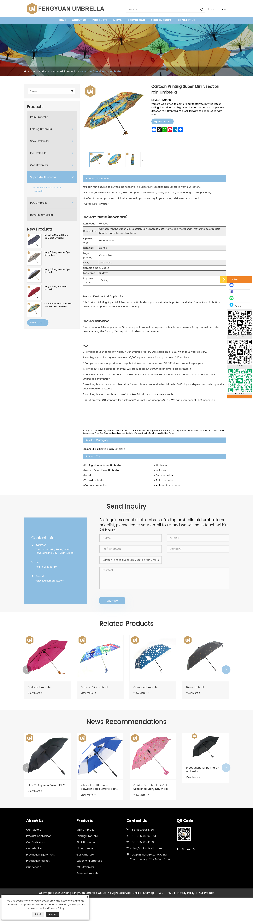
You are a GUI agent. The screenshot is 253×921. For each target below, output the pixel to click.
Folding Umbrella (41, 129)
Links (136, 893)
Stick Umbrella (39, 141)
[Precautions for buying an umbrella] (153, 747)
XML (170, 893)
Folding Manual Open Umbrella (102, 465)
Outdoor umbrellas (95, 485)
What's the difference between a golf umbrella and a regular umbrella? (46, 787)
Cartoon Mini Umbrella (42, 687)
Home (62, 20)
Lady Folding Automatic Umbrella (56, 288)
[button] (27, 669)
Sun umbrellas (164, 475)
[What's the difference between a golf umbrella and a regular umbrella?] (47, 756)
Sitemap (148, 893)
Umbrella (161, 465)
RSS (160, 893)
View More (36, 323)
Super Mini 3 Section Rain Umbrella (100, 71)
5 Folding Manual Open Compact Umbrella (56, 236)
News (117, 20)
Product (209, 893)
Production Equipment (40, 855)
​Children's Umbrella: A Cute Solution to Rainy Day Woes (98, 787)
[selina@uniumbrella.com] (232, 286)
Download (136, 20)
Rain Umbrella (39, 117)
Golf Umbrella (39, 165)
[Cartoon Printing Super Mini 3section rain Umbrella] (34, 303)
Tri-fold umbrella (94, 480)
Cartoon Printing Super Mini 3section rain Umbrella (58, 305)
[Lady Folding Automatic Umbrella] (34, 286)
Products (99, 20)
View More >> (36, 693)
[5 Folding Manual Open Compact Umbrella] (34, 235)
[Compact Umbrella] (100, 658)
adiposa (161, 470)
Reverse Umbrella (41, 215)
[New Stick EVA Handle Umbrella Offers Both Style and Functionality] (205, 756)
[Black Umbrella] (153, 658)
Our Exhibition (34, 848)
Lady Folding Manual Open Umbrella (58, 271)
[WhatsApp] (194, 849)
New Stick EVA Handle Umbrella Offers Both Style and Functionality (203, 787)
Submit (112, 601)
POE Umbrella (38, 203)
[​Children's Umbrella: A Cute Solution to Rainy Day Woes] (100, 756)
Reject (38, 914)
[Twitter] (182, 849)
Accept (52, 914)
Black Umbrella (143, 687)
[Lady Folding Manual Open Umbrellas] (34, 252)
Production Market (37, 861)
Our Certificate (35, 842)
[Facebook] (177, 849)
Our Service (33, 867)
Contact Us (186, 20)
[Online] (223, 279)
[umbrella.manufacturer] (232, 293)
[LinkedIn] (188, 849)
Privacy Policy (185, 893)
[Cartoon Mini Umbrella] (47, 658)
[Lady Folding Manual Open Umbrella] (34, 269)
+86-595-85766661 (143, 836)
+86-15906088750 (46, 567)
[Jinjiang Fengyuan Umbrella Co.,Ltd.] (65, 8)
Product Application (38, 836)
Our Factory (33, 830)
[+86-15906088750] (232, 300)
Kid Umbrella (38, 153)
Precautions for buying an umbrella (149, 769)
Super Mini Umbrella (64, 71)
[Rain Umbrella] (205, 658)
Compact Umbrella (93, 687)
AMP (201, 893)
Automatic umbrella (168, 485)
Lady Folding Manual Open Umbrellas (58, 254)
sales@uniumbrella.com (49, 581)
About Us (79, 20)
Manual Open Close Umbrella (101, 470)
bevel (87, 475)
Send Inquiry (161, 20)
